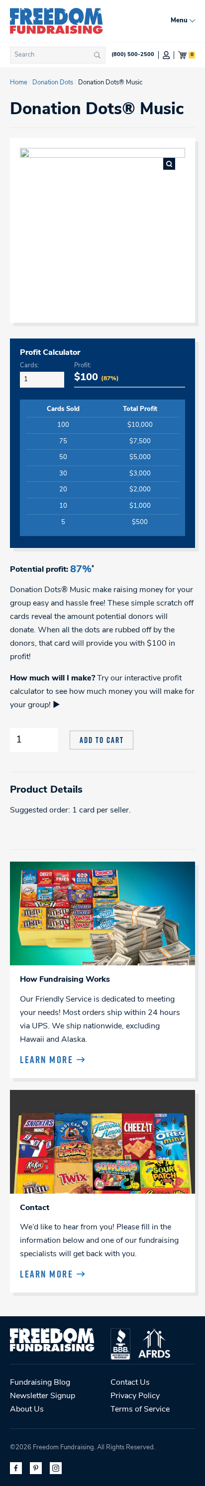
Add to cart (102, 740)
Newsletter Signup (42, 1396)
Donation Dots (52, 82)
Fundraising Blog (40, 1383)
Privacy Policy (135, 1396)
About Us (27, 1410)
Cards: (29, 365)
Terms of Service (140, 1410)
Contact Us (130, 1383)
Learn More (46, 1060)
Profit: (82, 365)
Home (18, 82)
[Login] (166, 55)
